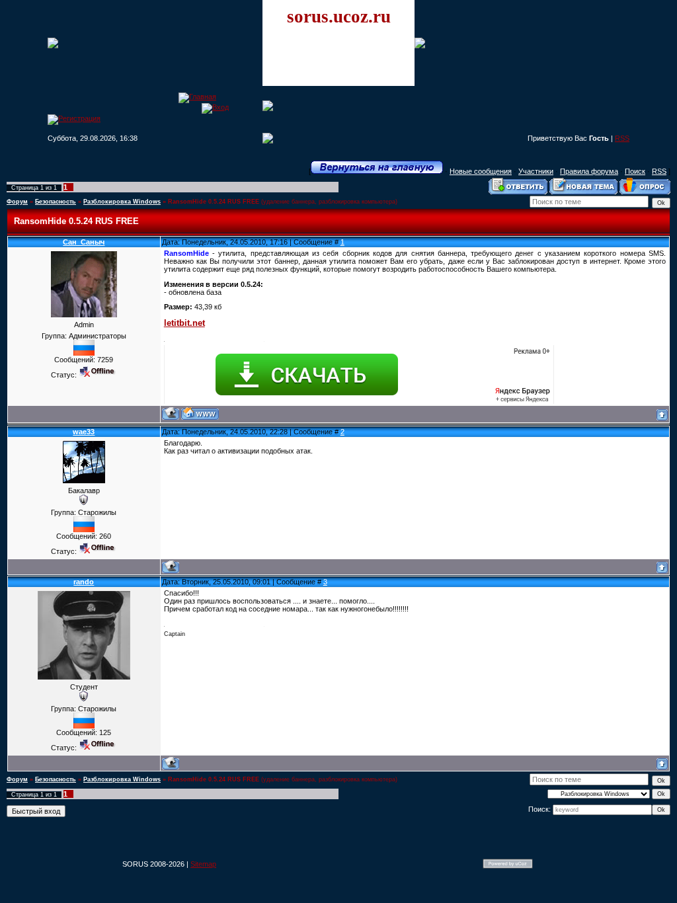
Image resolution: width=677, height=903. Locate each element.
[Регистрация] (74, 118)
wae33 (84, 432)
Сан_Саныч (83, 242)
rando (83, 582)
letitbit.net (184, 323)
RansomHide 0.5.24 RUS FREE (213, 201)
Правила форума (589, 171)
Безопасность (55, 201)
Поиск (635, 171)
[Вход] (215, 107)
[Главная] (197, 96)
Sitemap (203, 864)
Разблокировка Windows (122, 201)
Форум (17, 201)
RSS (622, 138)
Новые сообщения (481, 171)
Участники (535, 171)
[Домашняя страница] (200, 413)
